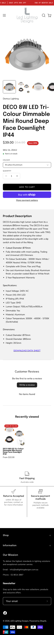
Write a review (27, 385)
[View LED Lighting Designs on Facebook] (5, 613)
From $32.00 (8, 457)
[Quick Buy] (20, 441)
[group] (27, 440)
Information (9, 545)
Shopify (43, 621)
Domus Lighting (11, 98)
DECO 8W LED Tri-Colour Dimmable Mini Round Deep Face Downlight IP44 (13, 451)
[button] (43, 15)
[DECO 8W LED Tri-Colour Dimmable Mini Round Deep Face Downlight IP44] (9, 86)
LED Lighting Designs (19, 621)
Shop (6, 535)
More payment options (27, 200)
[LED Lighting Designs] (27, 15)
